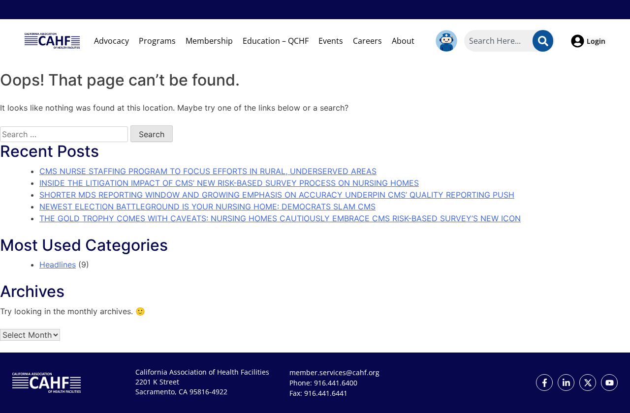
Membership (209, 40)
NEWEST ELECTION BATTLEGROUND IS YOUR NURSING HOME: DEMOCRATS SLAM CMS (207, 206)
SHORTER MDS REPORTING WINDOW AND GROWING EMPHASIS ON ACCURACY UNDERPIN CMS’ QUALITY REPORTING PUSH (276, 195)
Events (330, 40)
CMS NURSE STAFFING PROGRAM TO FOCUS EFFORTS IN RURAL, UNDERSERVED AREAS (208, 171)
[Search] (543, 41)
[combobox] (509, 41)
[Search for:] (64, 134)
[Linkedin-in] (566, 382)
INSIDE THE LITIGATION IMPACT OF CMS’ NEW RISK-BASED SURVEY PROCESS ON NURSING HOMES (229, 183)
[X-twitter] (587, 382)
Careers (367, 40)
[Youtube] (609, 382)
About (403, 40)
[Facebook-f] (544, 382)
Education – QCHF (276, 40)
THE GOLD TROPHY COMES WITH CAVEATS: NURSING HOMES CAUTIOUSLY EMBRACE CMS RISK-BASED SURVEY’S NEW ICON (280, 218)
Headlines (57, 264)
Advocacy (111, 40)
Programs (157, 40)
